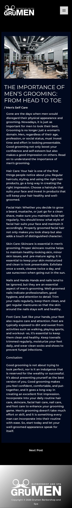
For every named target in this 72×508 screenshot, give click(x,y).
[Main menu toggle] (64, 10)
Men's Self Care (17, 107)
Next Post (36, 450)
